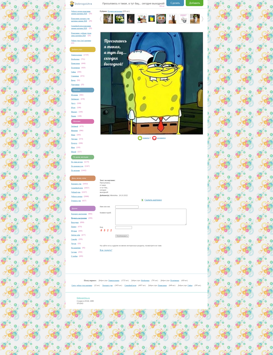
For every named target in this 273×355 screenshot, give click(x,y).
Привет (73, 227)
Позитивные (75, 68)
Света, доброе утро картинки (82, 285)
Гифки (73, 72)
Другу (73, 103)
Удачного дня (76, 201)
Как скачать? (106, 250)
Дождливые (75, 85)
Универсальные (76, 55)
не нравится (161, 138)
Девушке (74, 139)
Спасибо (74, 239)
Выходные (75, 222)
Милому (74, 112)
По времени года (77, 166)
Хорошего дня (76, 184)
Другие (73, 244)
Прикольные (75, 63)
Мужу (73, 108)
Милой (73, 152)
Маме (73, 135)
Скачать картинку (153, 200)
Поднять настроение (115, 11)
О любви (74, 256)
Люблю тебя (75, 235)
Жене (73, 147)
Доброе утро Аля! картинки (81, 41)
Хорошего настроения (79, 214)
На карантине (76, 248)
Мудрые (74, 231)
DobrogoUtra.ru (83, 298)
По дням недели (77, 162)
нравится (146, 138)
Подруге (74, 143)
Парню (73, 116)
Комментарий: (105, 213)
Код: (101, 227)
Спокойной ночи (77, 188)
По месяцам (75, 170)
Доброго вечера (76, 196)
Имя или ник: (105, 207)
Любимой (74, 126)
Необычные (75, 59)
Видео (73, 80)
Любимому (75, 99)
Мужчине (74, 95)
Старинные (75, 76)
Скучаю (74, 252)
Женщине (74, 131)
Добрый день (75, 192)
